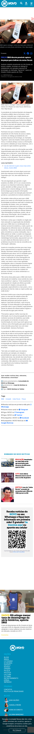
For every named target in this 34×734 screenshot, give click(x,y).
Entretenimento (7, 678)
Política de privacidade (14, 691)
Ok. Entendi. (17, 730)
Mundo (7, 667)
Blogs (6, 657)
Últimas (7, 676)
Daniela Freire (15, 705)
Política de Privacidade (18, 552)
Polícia (7, 671)
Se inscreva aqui (18, 523)
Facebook (25, 418)
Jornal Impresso (7, 681)
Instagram (20, 412)
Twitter (19, 415)
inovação (8, 399)
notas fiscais (16, 399)
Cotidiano (7, 661)
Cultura (7, 674)
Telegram (24, 409)
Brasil (6, 659)
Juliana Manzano (16, 714)
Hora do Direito (16, 710)
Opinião (7, 669)
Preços (24, 399)
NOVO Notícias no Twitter (15, 389)
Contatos (8, 689)
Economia (7, 663)
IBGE (2, 399)
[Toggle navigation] (31, 3)
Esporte (7, 665)
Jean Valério (14, 700)
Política (7, 672)
